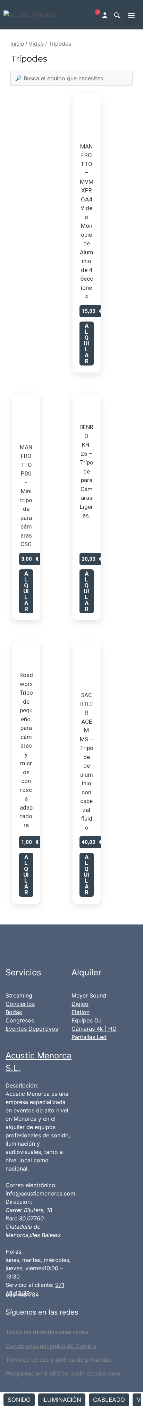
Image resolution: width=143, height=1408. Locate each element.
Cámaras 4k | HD (94, 1028)
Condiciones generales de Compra (51, 1345)
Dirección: (19, 1201)
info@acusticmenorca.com (40, 1193)
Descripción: (22, 1085)
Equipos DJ (87, 1020)
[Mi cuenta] (105, 15)
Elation (81, 1012)
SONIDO (19, 1399)
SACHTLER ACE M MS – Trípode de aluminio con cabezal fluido (86, 761)
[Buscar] (116, 15)
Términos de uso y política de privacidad (59, 1359)
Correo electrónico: (31, 1185)
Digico (80, 1003)
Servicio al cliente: (29, 1284)
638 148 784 (22, 1294)
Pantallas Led (89, 1037)
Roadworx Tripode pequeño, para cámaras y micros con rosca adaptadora (26, 750)
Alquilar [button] (86, 343)
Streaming (19, 995)
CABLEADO (109, 1399)
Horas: (14, 1251)
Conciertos (20, 1003)
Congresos (20, 1020)
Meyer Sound (89, 995)
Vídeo (36, 43)
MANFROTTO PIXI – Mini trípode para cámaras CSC (26, 496)
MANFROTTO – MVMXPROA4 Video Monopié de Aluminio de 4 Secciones (86, 221)
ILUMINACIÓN (61, 1399)
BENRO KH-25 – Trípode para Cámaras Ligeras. (86, 471)
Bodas (14, 1012)
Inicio (17, 43)
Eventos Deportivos (32, 1028)
